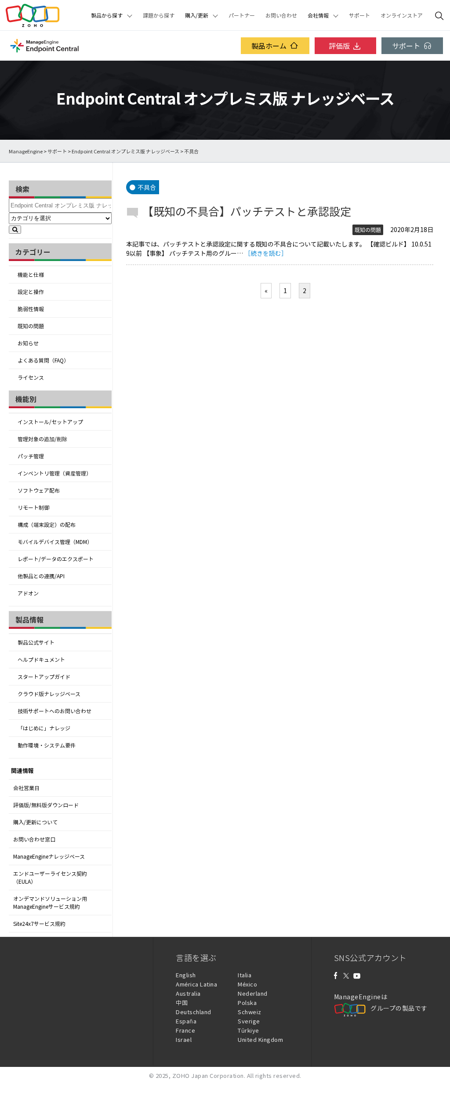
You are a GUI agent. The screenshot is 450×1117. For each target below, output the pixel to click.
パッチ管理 (31, 456)
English (186, 975)
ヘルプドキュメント (41, 660)
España (186, 1021)
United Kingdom (260, 1039)
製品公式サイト (36, 642)
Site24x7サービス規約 (39, 924)
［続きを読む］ (265, 253)
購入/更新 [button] (196, 15)
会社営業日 (26, 788)
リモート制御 (33, 507)
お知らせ (28, 343)
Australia (188, 993)
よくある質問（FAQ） (43, 360)
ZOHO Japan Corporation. (209, 1075)
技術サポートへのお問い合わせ (54, 711)
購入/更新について (35, 822)
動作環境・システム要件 (47, 745)
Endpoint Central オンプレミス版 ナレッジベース (125, 151)
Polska (247, 1002)
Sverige (249, 1021)
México (247, 984)
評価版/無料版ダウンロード (46, 805)
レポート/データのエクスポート (56, 559)
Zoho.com (32, 15)
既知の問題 (31, 326)
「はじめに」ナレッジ (44, 728)
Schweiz (249, 1012)
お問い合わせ (281, 15)
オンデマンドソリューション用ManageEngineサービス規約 (50, 902)
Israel (184, 1039)
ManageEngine (26, 151)
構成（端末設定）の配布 (47, 525)
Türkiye (248, 1030)
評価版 (339, 45)
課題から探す (158, 15)
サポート (359, 15)
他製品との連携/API (41, 576)
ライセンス (31, 377)
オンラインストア (402, 15)
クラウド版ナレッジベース (49, 694)
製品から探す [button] (107, 15)
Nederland (253, 993)
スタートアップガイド (44, 677)
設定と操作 (31, 292)
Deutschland (193, 1012)
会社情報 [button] (318, 15)
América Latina (196, 984)
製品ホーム (269, 45)
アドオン (28, 593)
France (185, 1030)
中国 (182, 1002)
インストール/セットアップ (50, 422)
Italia (244, 975)
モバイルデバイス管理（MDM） (55, 542)
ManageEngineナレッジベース (49, 856)
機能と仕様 (31, 275)
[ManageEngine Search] (439, 15)
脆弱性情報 (31, 309)
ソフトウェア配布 (39, 490)
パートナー (242, 15)
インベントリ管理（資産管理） (54, 473)
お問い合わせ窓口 (34, 839)
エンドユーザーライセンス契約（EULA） (50, 877)
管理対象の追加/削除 (42, 439)
